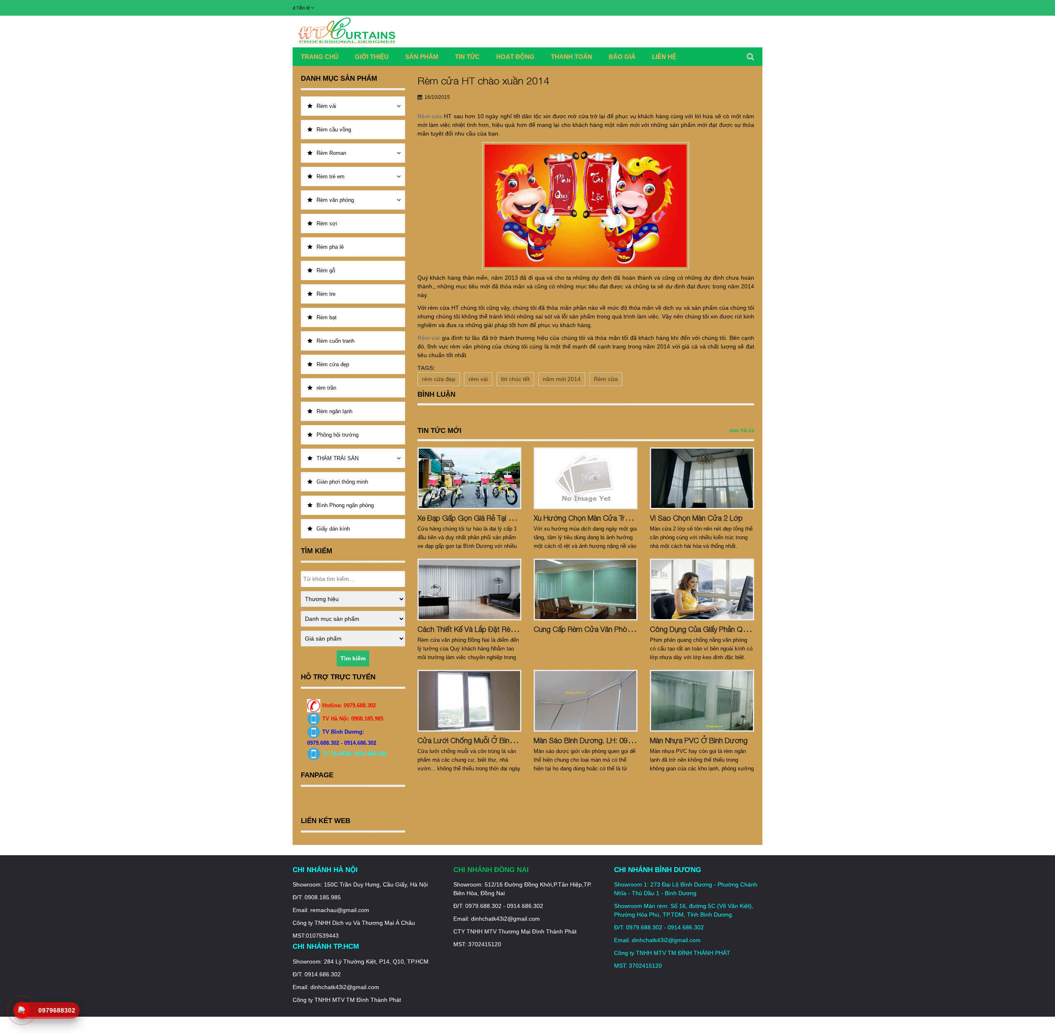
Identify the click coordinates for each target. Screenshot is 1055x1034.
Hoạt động (515, 56)
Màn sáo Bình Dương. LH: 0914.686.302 (599, 740)
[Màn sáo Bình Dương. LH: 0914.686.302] (586, 701)
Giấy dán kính (333, 529)
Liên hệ (664, 56)
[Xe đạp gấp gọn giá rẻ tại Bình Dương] (469, 478)
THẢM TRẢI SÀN (337, 458)
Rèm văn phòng (335, 200)
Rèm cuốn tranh (335, 341)
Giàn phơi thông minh (342, 482)
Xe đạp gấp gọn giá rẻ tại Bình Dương (481, 518)
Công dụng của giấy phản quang (704, 629)
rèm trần (326, 388)
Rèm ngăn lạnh (334, 411)
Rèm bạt (326, 317)
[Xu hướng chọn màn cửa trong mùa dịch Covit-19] (586, 478)
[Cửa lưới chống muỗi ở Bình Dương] (469, 701)
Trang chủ (319, 56)
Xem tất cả (741, 430)
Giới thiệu (372, 56)
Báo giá (622, 56)
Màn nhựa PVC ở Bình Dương (699, 740)
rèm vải (478, 379)
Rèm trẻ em (330, 176)
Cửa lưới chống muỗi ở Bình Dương (477, 740)
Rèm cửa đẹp (332, 364)
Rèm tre (325, 294)
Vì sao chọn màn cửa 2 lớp (696, 518)
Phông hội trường (337, 435)
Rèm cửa (606, 379)
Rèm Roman (331, 153)
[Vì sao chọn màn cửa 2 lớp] (702, 478)
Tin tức (467, 56)
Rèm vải (326, 106)
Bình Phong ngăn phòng (345, 505)
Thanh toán (571, 56)
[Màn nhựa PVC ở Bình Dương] (702, 701)
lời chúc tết (515, 379)
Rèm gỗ (325, 270)
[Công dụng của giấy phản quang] (702, 589)
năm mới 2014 (562, 379)
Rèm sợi (326, 223)
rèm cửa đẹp (438, 379)
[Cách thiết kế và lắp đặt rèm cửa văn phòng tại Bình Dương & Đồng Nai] (469, 589)
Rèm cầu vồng (333, 129)
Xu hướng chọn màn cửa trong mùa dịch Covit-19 (616, 518)
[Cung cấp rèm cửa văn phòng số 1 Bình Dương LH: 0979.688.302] (586, 589)
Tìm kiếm (353, 658)
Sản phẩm (421, 56)
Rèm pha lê (330, 247)
